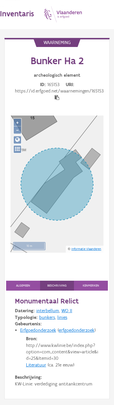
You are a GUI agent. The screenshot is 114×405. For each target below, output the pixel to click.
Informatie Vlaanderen (86, 249)
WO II (66, 310)
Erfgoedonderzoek (38, 330)
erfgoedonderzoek (76, 330)
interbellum (47, 310)
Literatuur (36, 365)
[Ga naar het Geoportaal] (17, 140)
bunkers (47, 317)
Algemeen (23, 285)
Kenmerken (91, 285)
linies (62, 317)
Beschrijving (57, 285)
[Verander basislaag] (17, 149)
